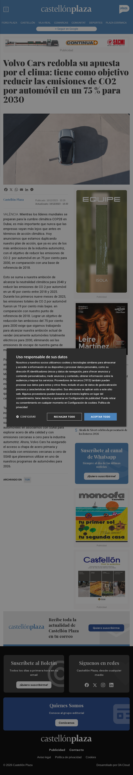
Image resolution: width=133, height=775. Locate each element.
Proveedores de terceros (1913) (73, 380)
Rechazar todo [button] (64, 416)
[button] (26, 417)
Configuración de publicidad (84, 398)
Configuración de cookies (82, 402)
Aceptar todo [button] (100, 416)
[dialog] (66, 387)
